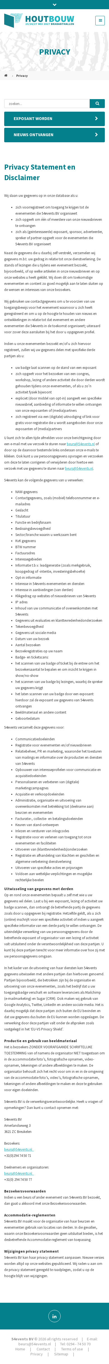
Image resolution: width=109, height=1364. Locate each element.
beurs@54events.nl (81, 444)
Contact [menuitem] (43, 1348)
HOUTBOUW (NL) (6, 73)
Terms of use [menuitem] (72, 1348)
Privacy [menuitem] (36, 1353)
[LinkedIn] (54, 1316)
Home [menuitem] (20, 1348)
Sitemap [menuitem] (61, 1353)
